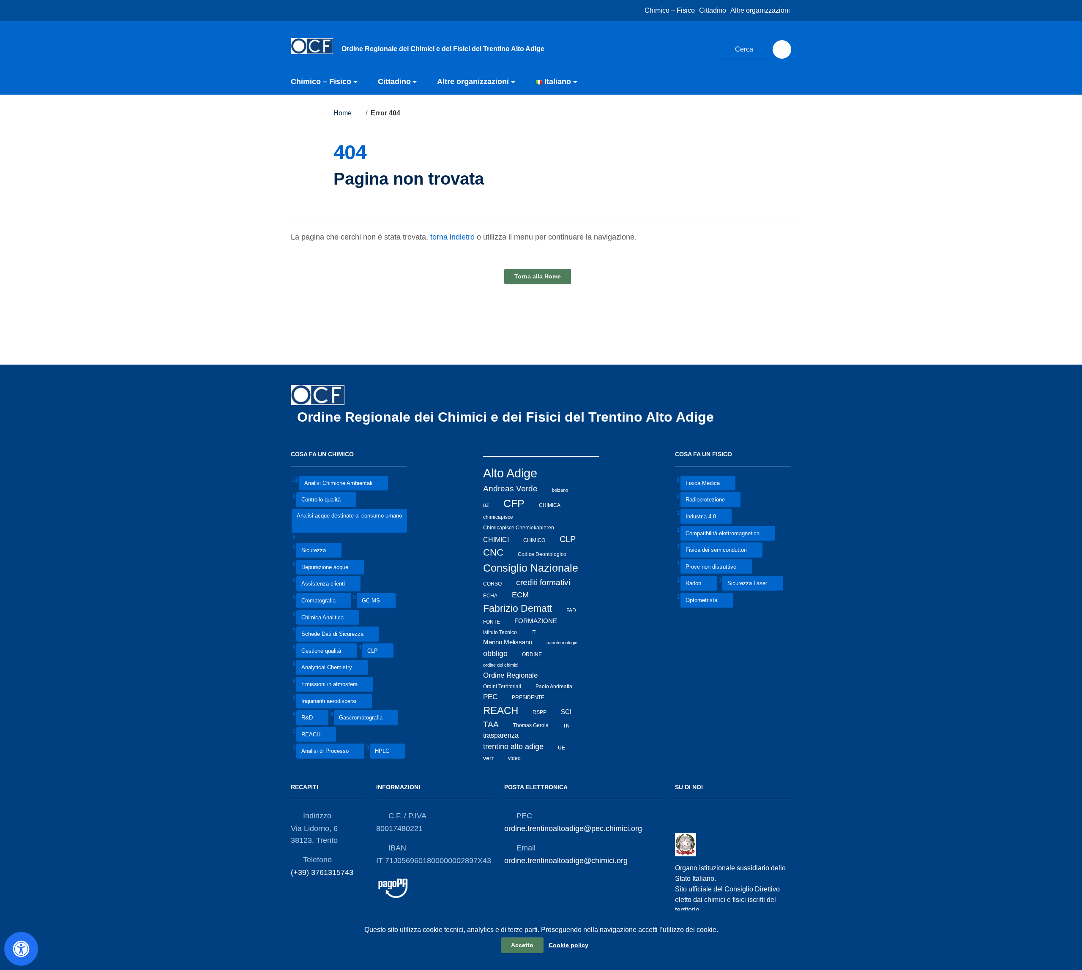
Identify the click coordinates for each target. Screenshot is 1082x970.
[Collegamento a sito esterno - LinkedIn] (701, 48)
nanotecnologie (561, 642)
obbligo (495, 653)
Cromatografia (318, 600)
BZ (486, 505)
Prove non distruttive (711, 567)
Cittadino (712, 10)
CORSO (492, 583)
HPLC (382, 751)
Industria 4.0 (701, 516)
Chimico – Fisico (670, 10)
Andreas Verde (510, 488)
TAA (491, 724)
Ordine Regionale (510, 675)
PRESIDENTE (528, 697)
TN (566, 725)
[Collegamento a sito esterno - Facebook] (685, 48)
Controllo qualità (321, 500)
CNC (493, 552)
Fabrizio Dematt (517, 608)
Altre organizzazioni (760, 10)
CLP (372, 651)
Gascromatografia (361, 718)
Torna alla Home (537, 276)
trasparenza (501, 735)
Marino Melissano (507, 642)
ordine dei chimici (500, 665)
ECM (520, 594)
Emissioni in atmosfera (329, 684)
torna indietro (452, 237)
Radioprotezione (705, 500)
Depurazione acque (324, 567)
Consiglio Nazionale (530, 568)
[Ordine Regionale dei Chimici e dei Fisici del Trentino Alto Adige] (312, 45)
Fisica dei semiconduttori (716, 550)
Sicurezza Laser (747, 583)
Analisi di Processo (325, 751)
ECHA (490, 595)
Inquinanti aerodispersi (328, 701)
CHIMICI (496, 539)
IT (533, 632)
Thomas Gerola (531, 725)
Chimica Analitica (322, 617)
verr (488, 758)
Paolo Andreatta (554, 686)
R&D (307, 718)
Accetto (522, 945)
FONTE (491, 621)
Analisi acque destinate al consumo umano (349, 515)
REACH (310, 734)
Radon (693, 583)
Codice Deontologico (542, 553)
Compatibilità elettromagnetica (723, 533)
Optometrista (701, 600)
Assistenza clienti (323, 584)
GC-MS (371, 600)
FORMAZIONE (535, 620)
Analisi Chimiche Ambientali (338, 483)
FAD (571, 610)
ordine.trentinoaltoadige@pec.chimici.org (573, 828)
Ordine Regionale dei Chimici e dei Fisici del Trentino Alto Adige (507, 417)
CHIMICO (534, 540)
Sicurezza (313, 550)
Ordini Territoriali (502, 686)
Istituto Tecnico (500, 632)
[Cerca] (782, 49)
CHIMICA (549, 505)
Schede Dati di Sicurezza (332, 634)
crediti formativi (543, 582)
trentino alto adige (513, 746)
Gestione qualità (321, 651)
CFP (514, 503)
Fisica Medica (703, 483)
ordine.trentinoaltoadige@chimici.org (566, 860)
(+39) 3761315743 (322, 872)
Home (342, 113)
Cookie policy (568, 945)
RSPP (539, 712)
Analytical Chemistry (326, 668)
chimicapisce (498, 517)
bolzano (560, 489)
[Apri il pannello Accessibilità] (21, 949)
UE (561, 747)
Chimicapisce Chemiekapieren (518, 527)
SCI (566, 711)
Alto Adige (510, 473)
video (514, 758)
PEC (490, 697)
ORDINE (532, 654)
